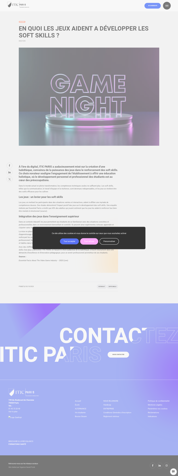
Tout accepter (69, 241)
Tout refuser (89, 241)
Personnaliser (109, 241)
